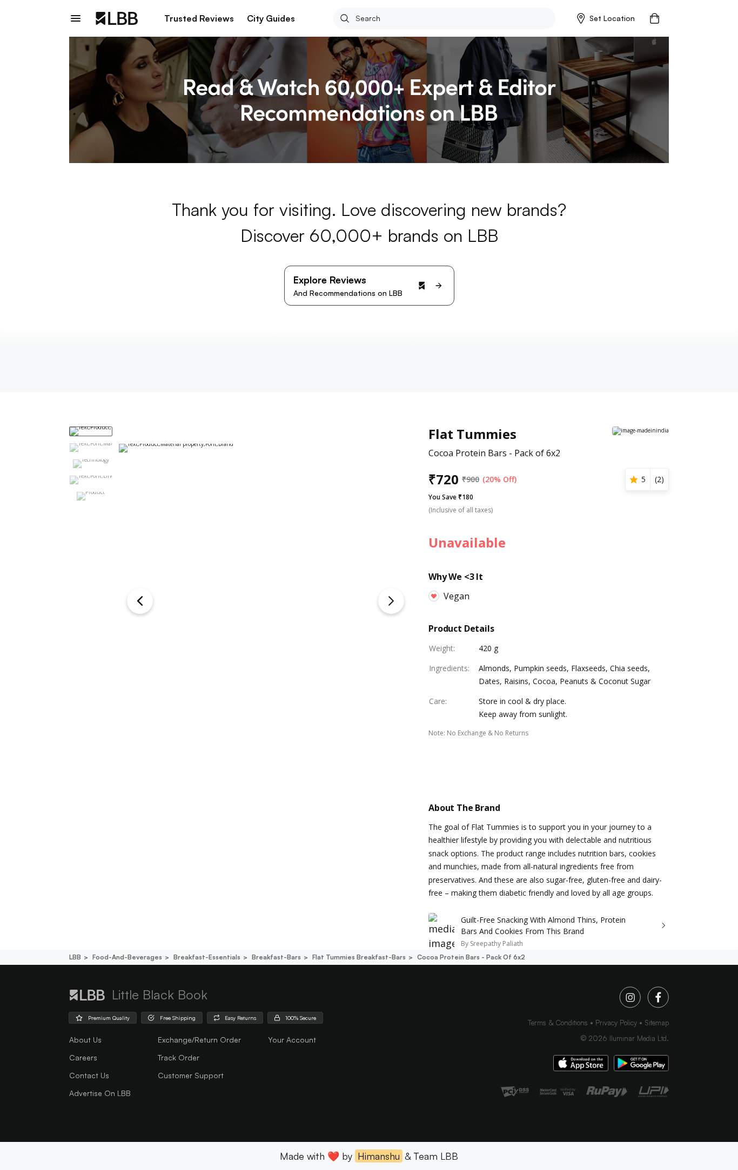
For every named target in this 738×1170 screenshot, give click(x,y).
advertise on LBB (100, 1093)
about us (85, 1039)
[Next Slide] (391, 601)
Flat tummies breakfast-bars (359, 957)
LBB (75, 957)
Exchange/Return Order (199, 1039)
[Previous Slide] (140, 601)
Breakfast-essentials (206, 957)
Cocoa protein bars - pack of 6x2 (471, 957)
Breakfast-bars (276, 957)
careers (83, 1057)
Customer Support (191, 1075)
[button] (606, 18)
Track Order (178, 1057)
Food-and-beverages (127, 957)
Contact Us (89, 1075)
